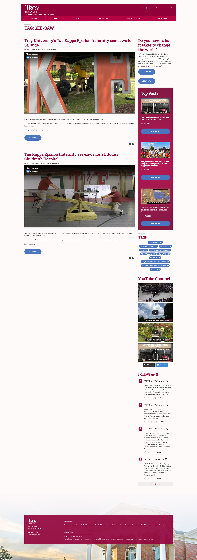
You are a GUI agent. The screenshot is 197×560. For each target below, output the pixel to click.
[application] (79, 83)
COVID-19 (155, 258)
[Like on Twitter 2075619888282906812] (154, 452)
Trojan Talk (103, 18)
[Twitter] (133, 144)
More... (155, 269)
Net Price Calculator (141, 525)
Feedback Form (100, 525)
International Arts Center (159, 250)
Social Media (153, 525)
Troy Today (162, 18)
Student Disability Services (115, 525)
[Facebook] (130, 144)
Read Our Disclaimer (117, 539)
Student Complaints (87, 525)
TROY (143, 250)
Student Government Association (155, 266)
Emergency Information (71, 525)
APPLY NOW (146, 81)
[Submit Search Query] (172, 7)
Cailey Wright (163, 254)
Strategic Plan (163, 525)
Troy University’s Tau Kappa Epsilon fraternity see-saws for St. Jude (78, 42)
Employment (129, 525)
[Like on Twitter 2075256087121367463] (154, 478)
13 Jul (163, 381)
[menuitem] (145, 8)
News (56, 18)
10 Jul (163, 405)
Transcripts (138, 539)
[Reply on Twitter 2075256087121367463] (146, 478)
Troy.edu (33, 18)
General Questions (34, 534)
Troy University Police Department (155, 262)
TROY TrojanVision (152, 381)
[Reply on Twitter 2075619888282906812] (146, 452)
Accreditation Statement (71, 539)
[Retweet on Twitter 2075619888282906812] (150, 452)
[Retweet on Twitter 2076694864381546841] (150, 397)
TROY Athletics (148, 254)
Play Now (34, 57)
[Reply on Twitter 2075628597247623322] (146, 421)
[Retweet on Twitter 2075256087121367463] (150, 478)
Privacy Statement (86, 539)
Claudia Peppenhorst (148, 246)
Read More (33, 138)
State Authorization (150, 539)
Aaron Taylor (165, 246)
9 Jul (162, 459)
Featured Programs (133, 18)
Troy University (155, 242)
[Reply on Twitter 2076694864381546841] (146, 397)
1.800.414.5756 (33, 532)
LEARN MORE (147, 72)
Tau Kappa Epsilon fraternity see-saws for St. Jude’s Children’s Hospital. (71, 156)
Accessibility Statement (102, 539)
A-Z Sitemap (129, 539)
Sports (78, 18)
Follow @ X (148, 374)
